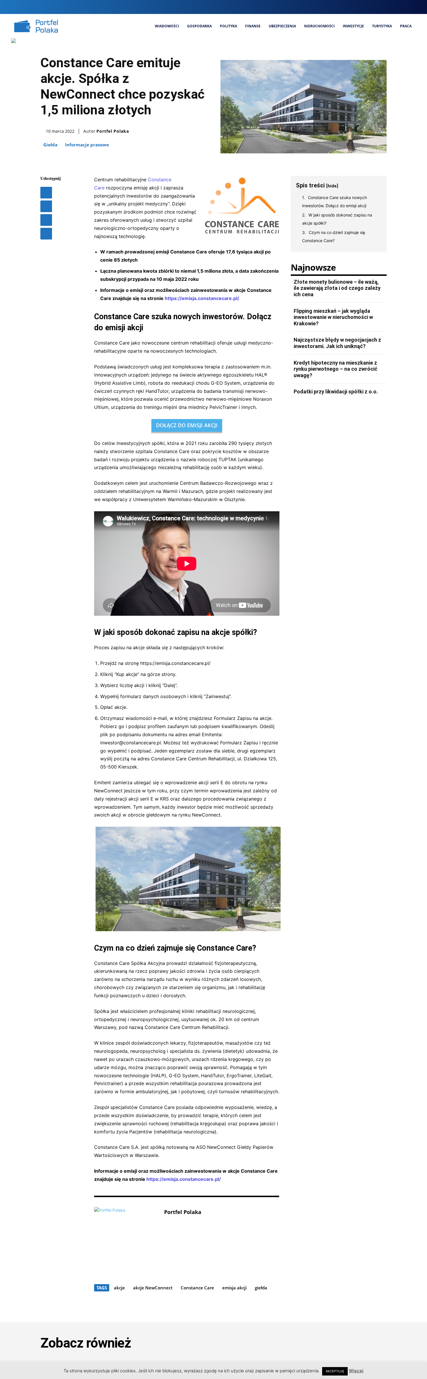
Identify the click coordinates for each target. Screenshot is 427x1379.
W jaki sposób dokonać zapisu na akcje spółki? (337, 219)
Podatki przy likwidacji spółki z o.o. (336, 391)
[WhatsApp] (46, 233)
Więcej (356, 1370)
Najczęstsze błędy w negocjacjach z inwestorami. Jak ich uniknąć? (337, 343)
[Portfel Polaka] (126, 1239)
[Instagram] (381, 6)
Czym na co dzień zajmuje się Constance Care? (333, 236)
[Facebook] (371, 6)
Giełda (50, 145)
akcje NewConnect (153, 1288)
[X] (401, 6)
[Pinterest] (46, 220)
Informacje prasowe (87, 145)
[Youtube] (411, 6)
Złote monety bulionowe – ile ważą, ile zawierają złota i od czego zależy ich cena (337, 288)
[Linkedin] (391, 6)
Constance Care (197, 1288)
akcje (119, 1288)
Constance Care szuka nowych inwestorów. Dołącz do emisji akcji (334, 201)
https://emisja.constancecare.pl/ (202, 298)
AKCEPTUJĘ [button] (335, 1371)
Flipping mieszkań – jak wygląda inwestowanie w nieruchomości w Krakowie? (333, 317)
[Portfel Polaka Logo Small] (36, 26)
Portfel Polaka (112, 131)
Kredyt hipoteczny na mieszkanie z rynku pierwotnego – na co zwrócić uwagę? (335, 369)
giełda (261, 1288)
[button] (360, 7)
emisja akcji (234, 1288)
